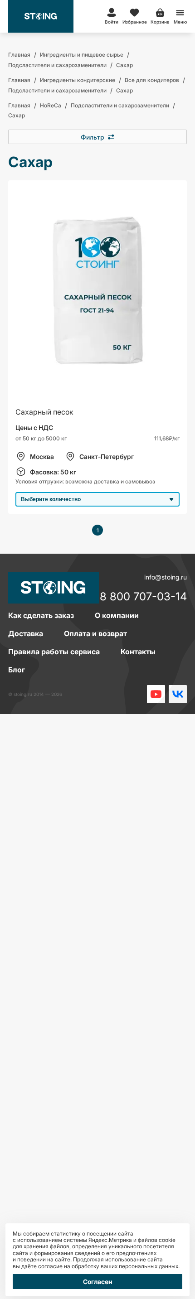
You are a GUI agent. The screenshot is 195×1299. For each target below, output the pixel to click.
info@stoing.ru (165, 577)
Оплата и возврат (95, 633)
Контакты (138, 651)
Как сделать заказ (41, 615)
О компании (117, 615)
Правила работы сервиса (54, 651)
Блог (16, 669)
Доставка (25, 633)
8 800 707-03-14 (143, 597)
